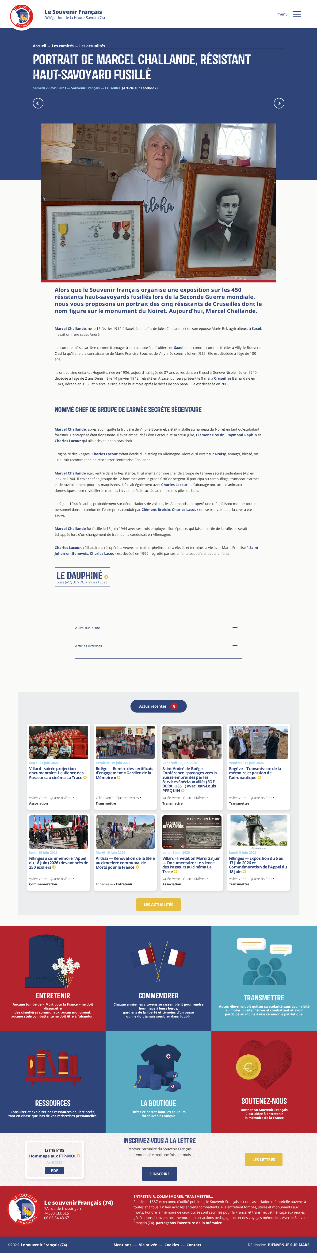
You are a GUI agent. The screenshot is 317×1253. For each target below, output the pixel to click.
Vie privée (148, 1244)
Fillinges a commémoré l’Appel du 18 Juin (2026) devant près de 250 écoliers (58, 863)
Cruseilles (222, 378)
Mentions (122, 1244)
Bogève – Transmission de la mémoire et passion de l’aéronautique (255, 773)
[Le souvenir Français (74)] (21, 26)
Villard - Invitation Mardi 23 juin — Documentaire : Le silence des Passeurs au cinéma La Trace (191, 865)
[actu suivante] (279, 103)
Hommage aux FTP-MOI (52, 1156)
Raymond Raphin (241, 434)
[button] (297, 14)
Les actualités (158, 904)
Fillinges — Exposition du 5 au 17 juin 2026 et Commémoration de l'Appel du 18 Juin (258, 865)
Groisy (220, 453)
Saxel (256, 328)
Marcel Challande (231, 311)
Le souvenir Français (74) (44, 1244)
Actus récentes (157, 706)
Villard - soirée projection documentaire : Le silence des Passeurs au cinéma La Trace (56, 773)
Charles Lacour (68, 440)
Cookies (171, 1244)
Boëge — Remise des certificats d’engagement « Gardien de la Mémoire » (124, 773)
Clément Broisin (210, 434)
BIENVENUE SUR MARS (288, 1244)
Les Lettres (263, 1159)
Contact (194, 1244)
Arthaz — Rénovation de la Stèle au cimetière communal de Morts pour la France (125, 863)
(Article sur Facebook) (140, 88)
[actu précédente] (38, 103)
